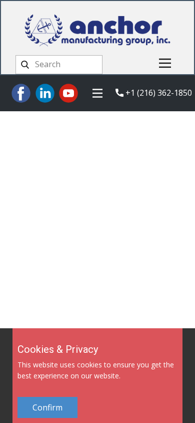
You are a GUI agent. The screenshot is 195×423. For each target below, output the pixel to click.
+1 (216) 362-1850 (158, 92)
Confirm (47, 407)
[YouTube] (68, 93)
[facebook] (21, 93)
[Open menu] (165, 63)
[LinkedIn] (45, 93)
